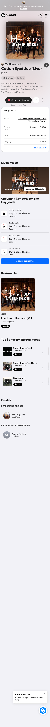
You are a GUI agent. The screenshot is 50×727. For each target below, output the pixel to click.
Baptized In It (19, 378)
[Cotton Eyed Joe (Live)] (46, 65)
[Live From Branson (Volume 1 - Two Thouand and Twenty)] (18, 303)
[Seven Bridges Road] (7, 351)
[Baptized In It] (7, 381)
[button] (48, 2)
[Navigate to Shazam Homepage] (8, 15)
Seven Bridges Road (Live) (25, 363)
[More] (42, 354)
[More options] (42, 100)
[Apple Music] (5, 326)
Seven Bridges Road (22, 348)
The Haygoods (19, 350)
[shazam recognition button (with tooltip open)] (43, 710)
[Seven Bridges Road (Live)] (7, 366)
